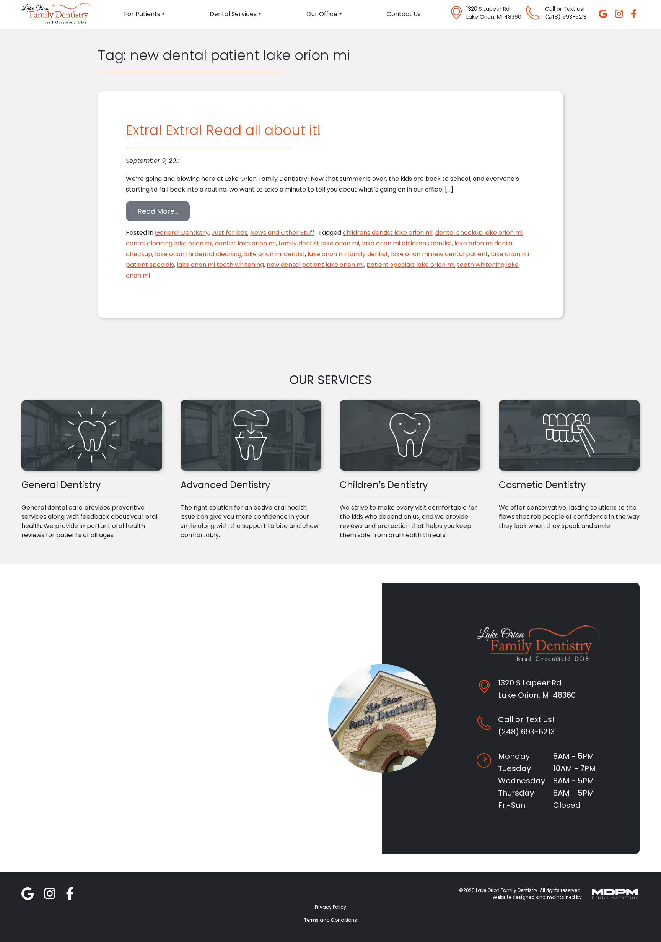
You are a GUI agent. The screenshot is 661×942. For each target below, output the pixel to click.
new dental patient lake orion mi (315, 264)
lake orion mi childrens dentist (407, 243)
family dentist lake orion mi (318, 243)
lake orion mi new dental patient (439, 254)
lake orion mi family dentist (348, 254)
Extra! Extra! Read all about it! (223, 130)
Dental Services (233, 14)
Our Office (321, 14)
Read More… (164, 211)
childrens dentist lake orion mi (388, 232)
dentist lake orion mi (245, 243)
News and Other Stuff (282, 232)
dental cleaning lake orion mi (169, 243)
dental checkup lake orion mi (479, 232)
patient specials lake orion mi (410, 264)
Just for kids (229, 232)
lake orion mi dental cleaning (198, 254)
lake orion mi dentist (274, 254)
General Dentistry (182, 232)
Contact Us (404, 14)
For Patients (142, 14)
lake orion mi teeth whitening (220, 264)
